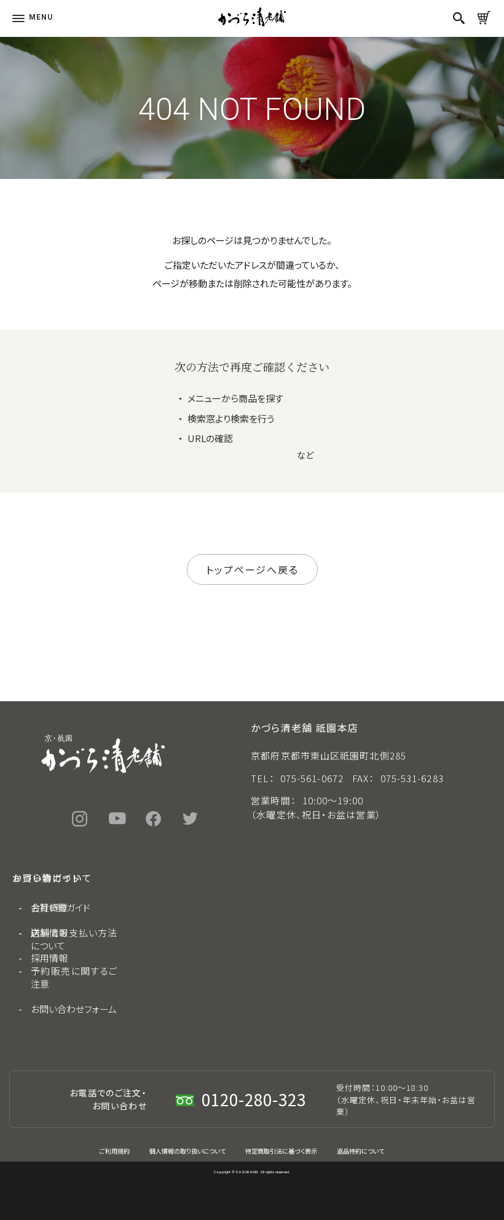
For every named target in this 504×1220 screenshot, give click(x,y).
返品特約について (360, 1150)
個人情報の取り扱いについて (187, 1150)
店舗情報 (49, 932)
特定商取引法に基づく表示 (281, 1150)
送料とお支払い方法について (74, 939)
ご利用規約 (115, 1150)
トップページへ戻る (252, 569)
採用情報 (49, 957)
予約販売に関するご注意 (74, 977)
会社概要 (49, 907)
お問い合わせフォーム (74, 1008)
